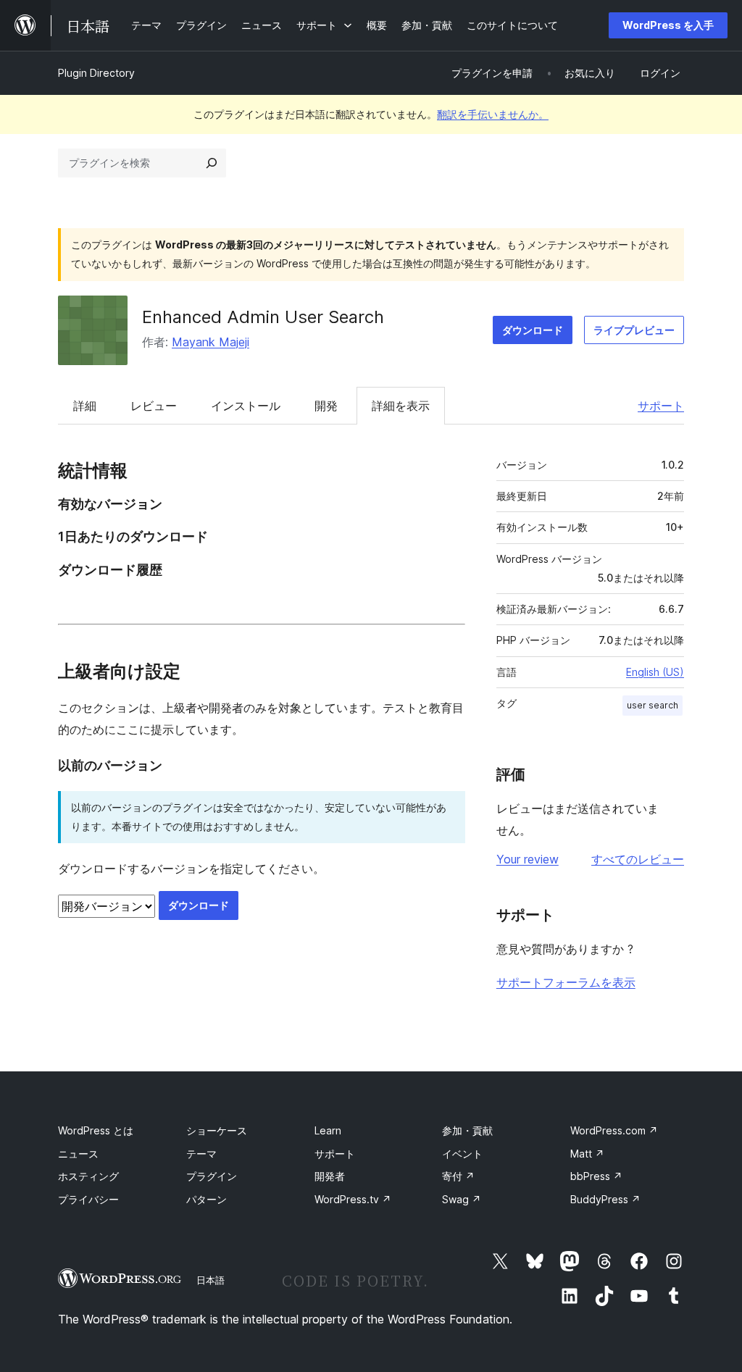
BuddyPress (605, 1199)
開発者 (329, 1176)
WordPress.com (614, 1130)
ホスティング (88, 1176)
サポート (661, 405)
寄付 (458, 1176)
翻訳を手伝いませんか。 (493, 114)
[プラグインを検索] (211, 163)
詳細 (84, 405)
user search (652, 705)
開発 (326, 405)
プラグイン (211, 1176)
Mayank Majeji (210, 342)
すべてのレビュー (637, 859)
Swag (461, 1199)
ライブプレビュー (634, 330)
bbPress (596, 1176)
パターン (206, 1199)
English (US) (655, 672)
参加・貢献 (467, 1130)
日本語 (210, 1280)
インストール (245, 405)
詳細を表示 (401, 405)
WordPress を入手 (668, 25)
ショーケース (216, 1130)
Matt (587, 1153)
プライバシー (88, 1199)
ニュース (78, 1153)
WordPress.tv (352, 1199)
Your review (527, 859)
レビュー (153, 405)
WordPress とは (95, 1130)
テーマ (201, 1153)
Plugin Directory (96, 73)
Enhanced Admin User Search (263, 316)
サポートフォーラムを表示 (565, 982)
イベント (462, 1153)
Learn (327, 1130)
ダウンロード (532, 330)
